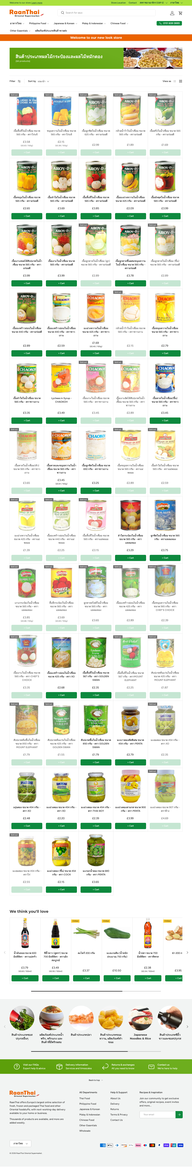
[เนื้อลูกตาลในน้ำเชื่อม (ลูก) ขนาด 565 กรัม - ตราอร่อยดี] (96, 239)
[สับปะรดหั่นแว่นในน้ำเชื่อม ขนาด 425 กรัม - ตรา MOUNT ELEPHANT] (165, 651)
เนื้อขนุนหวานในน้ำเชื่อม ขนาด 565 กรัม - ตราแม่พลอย (130, 469)
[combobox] (106, 12)
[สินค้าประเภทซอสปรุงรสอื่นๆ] (22, 1018)
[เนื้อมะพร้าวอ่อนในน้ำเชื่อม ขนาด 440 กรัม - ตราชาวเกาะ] (61, 306)
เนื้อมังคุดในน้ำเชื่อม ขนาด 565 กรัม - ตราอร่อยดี (165, 199)
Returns (114, 1109)
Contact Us (116, 1120)
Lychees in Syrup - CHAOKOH (61, 400)
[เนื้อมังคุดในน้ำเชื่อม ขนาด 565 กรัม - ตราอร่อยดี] (165, 175)
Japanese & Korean (64, 23)
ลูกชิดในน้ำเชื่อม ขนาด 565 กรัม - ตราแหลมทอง (165, 537)
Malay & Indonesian (92, 23)
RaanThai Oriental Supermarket (29, 1153)
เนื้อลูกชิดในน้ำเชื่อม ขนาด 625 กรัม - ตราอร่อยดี (96, 132)
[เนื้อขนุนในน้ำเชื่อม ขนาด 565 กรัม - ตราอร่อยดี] (27, 175)
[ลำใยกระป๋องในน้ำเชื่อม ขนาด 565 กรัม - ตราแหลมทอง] (130, 513)
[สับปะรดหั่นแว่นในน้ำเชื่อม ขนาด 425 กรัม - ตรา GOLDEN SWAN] (61, 718)
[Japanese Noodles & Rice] (140, 1018)
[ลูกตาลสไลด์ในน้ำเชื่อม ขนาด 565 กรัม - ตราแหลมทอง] (96, 580)
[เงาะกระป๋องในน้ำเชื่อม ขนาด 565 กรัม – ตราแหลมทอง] (27, 580)
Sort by (32, 81)
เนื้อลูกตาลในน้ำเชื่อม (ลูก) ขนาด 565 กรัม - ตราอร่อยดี (96, 263)
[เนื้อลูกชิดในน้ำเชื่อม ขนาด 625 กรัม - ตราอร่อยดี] (96, 109)
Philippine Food (37, 23)
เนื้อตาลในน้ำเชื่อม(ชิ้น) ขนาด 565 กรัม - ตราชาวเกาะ (165, 402)
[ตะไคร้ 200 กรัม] (86, 933)
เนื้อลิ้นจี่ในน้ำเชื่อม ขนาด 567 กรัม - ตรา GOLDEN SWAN (96, 676)
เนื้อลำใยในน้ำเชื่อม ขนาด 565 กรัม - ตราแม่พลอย (165, 467)
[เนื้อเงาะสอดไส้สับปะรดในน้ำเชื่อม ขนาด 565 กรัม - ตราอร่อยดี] (27, 239)
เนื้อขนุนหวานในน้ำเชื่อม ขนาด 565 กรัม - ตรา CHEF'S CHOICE (165, 606)
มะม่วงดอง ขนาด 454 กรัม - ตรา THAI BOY (96, 809)
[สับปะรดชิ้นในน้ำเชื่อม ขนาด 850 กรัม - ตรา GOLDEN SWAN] (96, 718)
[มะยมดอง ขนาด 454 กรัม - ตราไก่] (27, 849)
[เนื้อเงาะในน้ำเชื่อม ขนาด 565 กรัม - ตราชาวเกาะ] (96, 376)
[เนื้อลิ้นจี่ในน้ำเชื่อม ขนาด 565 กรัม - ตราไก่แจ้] (27, 109)
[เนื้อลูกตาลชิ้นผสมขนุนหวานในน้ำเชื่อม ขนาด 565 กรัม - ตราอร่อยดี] (130, 239)
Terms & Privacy (119, 1114)
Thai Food (84, 1098)
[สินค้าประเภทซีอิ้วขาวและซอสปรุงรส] (170, 1018)
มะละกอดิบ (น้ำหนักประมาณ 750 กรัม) (117, 955)
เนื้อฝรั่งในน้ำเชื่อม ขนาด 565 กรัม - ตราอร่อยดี (165, 132)
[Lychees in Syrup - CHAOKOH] (61, 376)
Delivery (114, 1103)
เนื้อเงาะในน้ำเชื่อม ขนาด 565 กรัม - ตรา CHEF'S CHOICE (27, 676)
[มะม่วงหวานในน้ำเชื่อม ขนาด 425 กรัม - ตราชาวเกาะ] (96, 306)
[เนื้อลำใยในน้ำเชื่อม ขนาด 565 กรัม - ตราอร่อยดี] (61, 175)
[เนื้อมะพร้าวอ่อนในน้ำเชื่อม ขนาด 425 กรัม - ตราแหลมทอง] (130, 580)
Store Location (118, 2)
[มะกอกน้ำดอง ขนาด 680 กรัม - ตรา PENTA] (96, 849)
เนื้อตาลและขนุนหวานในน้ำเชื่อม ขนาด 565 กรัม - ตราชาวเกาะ (61, 469)
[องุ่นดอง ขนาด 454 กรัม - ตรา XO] (27, 785)
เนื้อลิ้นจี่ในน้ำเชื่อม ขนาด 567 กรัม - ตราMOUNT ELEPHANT (130, 676)
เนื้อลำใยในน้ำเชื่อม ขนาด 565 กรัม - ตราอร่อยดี (61, 199)
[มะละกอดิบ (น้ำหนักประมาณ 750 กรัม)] (117, 933)
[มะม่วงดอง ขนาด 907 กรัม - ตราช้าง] (165, 785)
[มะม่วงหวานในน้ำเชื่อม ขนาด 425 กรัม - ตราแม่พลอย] (27, 513)
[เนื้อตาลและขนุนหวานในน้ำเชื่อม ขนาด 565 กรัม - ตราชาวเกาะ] (61, 443)
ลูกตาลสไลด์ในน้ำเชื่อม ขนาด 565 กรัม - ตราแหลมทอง (96, 606)
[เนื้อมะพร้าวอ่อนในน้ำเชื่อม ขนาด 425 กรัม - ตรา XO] (61, 651)
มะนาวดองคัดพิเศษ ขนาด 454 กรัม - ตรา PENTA (130, 742)
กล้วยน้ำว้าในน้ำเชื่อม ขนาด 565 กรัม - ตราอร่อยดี (130, 132)
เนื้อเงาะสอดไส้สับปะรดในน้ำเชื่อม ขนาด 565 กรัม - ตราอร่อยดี (27, 265)
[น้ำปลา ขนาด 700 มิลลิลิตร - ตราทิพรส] (148, 933)
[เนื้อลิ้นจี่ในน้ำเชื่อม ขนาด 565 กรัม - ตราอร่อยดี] (96, 175)
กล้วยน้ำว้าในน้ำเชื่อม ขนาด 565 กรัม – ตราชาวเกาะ (130, 330)
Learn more (36, 2)
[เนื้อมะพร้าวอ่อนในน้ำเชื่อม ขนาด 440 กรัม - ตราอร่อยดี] (27, 306)
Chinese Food (118, 23)
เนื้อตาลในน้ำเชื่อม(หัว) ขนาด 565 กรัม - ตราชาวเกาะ (27, 469)
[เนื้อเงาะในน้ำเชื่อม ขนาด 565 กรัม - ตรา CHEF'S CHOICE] (27, 651)
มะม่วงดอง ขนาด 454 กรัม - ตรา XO (61, 809)
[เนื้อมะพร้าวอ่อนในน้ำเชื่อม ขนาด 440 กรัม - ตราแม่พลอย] (61, 513)
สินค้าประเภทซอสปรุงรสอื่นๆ (22, 1036)
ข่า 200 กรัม (178, 953)
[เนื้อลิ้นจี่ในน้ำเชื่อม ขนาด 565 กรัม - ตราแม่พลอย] (96, 513)
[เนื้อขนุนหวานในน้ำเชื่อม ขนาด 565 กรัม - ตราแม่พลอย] (130, 443)
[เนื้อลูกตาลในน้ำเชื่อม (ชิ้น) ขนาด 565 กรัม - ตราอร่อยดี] (165, 239)
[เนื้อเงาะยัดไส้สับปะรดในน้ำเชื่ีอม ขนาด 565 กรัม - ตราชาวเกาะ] (130, 376)
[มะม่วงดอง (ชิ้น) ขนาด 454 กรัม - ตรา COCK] (61, 849)
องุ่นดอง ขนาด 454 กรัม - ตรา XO (26, 809)
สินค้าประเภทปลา (81, 1034)
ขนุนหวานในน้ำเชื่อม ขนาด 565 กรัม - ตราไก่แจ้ (61, 132)
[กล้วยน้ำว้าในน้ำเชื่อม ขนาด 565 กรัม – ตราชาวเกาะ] (130, 306)
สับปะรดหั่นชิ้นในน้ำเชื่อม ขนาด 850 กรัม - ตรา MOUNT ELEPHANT (27, 744)
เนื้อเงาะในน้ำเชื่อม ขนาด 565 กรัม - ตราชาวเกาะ (96, 400)
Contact (133, 2)
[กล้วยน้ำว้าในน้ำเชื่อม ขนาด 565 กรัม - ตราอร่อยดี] (130, 109)
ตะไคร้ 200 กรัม (86, 953)
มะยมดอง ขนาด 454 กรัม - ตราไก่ (27, 873)
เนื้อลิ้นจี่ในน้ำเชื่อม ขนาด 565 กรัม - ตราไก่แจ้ (27, 132)
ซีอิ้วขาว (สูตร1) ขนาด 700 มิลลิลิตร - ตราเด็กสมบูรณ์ (56, 957)
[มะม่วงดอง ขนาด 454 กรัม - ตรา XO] (61, 785)
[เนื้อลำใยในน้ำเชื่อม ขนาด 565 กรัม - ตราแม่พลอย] (165, 443)
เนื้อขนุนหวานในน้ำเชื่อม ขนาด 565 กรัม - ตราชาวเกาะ (165, 332)
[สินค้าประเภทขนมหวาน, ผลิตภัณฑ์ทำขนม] (110, 1018)
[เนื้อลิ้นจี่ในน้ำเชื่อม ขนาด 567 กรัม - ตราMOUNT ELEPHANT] (130, 651)
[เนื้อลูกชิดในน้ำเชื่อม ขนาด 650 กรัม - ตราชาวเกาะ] (96, 443)
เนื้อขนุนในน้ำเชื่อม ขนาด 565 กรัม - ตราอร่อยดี (26, 199)
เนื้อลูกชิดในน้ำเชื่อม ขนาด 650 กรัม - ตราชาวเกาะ (96, 467)
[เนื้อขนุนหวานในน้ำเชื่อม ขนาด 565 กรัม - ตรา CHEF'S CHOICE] (165, 580)
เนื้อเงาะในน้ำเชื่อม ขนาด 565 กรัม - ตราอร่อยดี (61, 263)
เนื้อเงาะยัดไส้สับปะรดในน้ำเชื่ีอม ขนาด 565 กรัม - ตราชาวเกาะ (130, 402)
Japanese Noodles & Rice (140, 1036)
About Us (115, 1098)
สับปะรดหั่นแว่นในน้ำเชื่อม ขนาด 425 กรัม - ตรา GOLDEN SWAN (61, 744)
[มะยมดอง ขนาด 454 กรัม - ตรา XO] (165, 718)
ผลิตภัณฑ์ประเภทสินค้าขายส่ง (51, 30)
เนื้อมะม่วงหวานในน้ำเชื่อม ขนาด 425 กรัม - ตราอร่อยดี (130, 199)
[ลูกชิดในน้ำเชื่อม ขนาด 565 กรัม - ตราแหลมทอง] (165, 513)
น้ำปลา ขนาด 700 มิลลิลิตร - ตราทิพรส (148, 955)
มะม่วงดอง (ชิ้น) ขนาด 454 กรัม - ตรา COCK (61, 873)
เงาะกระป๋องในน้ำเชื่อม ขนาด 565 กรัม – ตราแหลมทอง (27, 606)
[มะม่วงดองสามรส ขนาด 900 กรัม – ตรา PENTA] (130, 785)
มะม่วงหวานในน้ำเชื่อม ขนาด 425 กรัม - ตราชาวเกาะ (95, 332)
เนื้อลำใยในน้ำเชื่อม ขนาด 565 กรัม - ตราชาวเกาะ (27, 400)
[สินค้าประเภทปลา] (81, 1018)
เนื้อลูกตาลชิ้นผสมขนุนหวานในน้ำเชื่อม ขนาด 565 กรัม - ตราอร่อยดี (131, 265)
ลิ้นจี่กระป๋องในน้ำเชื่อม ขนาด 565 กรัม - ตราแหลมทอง (61, 606)
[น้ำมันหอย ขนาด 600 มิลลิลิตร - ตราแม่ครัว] (25, 933)
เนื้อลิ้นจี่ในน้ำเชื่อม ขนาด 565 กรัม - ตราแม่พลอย (96, 537)
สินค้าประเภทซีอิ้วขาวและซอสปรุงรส (170, 1036)
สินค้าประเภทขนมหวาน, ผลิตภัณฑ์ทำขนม (110, 1038)
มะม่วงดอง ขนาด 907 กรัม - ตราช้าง (165, 809)
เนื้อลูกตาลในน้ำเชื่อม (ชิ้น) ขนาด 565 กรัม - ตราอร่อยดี (165, 263)
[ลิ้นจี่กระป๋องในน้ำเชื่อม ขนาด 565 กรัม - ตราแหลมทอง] (61, 580)
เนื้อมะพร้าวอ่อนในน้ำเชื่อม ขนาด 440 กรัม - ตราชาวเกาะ (61, 332)
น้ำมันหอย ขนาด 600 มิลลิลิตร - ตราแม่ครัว (25, 955)
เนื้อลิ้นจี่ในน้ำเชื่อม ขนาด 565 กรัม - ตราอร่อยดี (96, 199)
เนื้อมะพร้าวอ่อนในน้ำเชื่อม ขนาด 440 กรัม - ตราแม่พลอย (61, 539)
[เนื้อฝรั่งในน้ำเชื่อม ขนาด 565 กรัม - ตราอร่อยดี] (165, 109)
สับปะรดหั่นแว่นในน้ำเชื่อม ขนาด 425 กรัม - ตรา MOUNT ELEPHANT (165, 676)
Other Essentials (19, 30)
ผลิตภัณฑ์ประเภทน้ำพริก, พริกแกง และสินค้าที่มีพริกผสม (51, 1038)
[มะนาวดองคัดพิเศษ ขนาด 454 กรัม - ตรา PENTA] (130, 718)
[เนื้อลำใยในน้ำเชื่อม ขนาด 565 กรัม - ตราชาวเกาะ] (27, 376)
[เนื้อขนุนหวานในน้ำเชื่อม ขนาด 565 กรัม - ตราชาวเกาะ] (165, 306)
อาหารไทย (15, 23)
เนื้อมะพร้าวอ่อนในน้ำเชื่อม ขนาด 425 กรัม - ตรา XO (61, 674)
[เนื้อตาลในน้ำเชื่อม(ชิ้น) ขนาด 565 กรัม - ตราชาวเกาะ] (165, 376)
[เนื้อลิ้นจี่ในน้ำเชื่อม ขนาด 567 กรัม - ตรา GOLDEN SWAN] (96, 651)
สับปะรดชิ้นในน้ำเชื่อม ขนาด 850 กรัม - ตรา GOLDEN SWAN (96, 744)
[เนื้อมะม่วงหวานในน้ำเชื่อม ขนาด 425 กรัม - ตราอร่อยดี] (130, 175)
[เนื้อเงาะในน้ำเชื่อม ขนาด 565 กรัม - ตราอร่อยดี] (61, 239)
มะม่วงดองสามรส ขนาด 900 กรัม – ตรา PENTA (130, 809)
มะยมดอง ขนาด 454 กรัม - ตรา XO (165, 742)
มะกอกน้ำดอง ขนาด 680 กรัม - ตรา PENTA (96, 873)
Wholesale (84, 1130)
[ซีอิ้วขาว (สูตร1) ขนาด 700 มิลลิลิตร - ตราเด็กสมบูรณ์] (55, 933)
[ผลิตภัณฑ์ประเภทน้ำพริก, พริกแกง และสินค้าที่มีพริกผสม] (51, 1018)
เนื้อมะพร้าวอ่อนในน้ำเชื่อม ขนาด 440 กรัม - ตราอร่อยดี (27, 330)
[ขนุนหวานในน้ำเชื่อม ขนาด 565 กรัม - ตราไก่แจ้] (61, 109)
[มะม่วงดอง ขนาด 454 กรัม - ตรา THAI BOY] (96, 785)
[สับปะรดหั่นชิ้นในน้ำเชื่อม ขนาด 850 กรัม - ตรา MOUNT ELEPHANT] (27, 718)
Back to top (94, 1080)
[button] (180, 13)
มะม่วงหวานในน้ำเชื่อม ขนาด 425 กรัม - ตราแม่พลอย (27, 539)
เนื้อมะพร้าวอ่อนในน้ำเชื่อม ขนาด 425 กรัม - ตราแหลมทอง (130, 606)
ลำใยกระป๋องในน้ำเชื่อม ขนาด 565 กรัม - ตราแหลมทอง (130, 539)
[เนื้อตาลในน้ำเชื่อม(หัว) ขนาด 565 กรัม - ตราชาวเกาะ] (27, 443)
